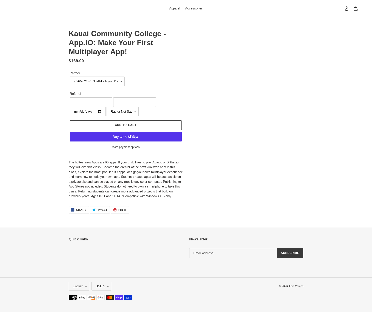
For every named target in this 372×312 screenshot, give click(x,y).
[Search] (340, 8)
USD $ (100, 286)
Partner (75, 73)
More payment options (126, 147)
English (78, 286)
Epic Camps (296, 286)
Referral (75, 93)
